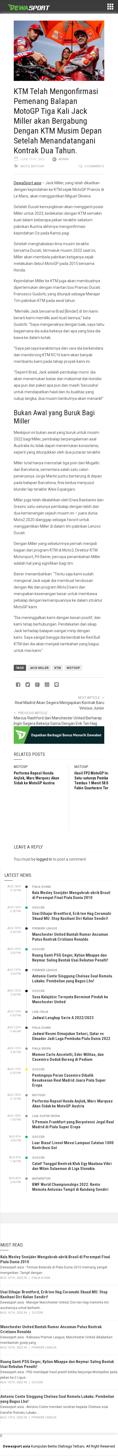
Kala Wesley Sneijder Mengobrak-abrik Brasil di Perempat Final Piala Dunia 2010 (71, 895)
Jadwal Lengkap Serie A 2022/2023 (63, 1017)
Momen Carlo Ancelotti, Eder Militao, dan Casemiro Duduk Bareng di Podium (68, 1057)
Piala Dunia (41, 887)
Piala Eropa (41, 1048)
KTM (57, 668)
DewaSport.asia (27, 183)
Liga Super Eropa (46, 1116)
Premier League (44, 928)
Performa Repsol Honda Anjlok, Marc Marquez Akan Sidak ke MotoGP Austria (36, 778)
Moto (25, 166)
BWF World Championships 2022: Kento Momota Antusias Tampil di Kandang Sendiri (70, 1187)
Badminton (41, 1178)
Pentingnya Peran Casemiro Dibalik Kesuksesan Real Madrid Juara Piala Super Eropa (69, 1080)
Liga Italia (40, 1012)
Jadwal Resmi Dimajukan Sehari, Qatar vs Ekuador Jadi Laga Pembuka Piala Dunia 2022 (71, 1036)
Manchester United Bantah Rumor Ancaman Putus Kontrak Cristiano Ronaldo (70, 937)
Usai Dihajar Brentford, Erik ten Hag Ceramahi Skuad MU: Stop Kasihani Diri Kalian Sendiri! (71, 916)
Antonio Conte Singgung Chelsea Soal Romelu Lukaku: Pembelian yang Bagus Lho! (72, 978)
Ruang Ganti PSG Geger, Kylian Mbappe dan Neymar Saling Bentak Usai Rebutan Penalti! (70, 958)
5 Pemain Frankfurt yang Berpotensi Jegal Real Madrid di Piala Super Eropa (73, 1124)
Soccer (38, 907)
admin (64, 159)
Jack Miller (39, 668)
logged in (44, 859)
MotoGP (37, 166)
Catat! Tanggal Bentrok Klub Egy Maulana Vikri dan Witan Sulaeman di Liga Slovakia (72, 1166)
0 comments (94, 166)
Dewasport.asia (16, 1446)
